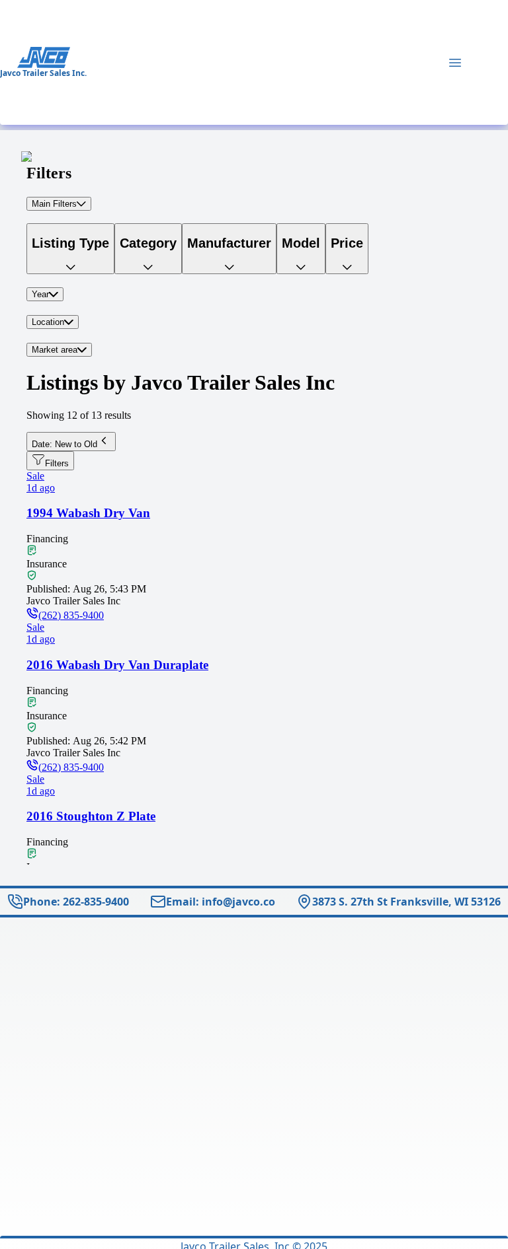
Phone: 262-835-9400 (76, 901)
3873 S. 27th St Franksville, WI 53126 (406, 901)
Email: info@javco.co (220, 901)
